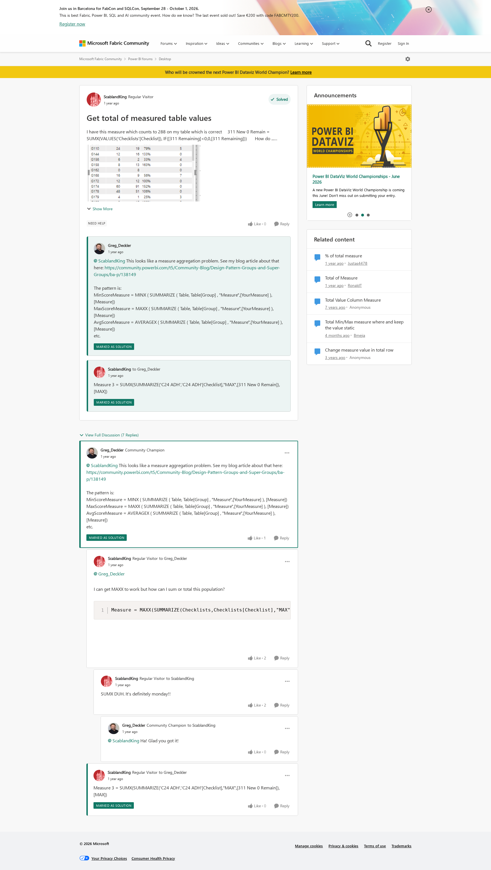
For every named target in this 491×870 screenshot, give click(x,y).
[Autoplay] (349, 215)
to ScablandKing (180, 678)
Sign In (403, 43)
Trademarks (401, 845)
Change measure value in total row (359, 350)
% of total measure (343, 256)
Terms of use (375, 845)
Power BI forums (140, 59)
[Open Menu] (408, 59)
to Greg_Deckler (146, 369)
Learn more (301, 72)
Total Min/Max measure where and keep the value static (364, 325)
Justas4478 (357, 263)
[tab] (356, 215)
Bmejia (359, 335)
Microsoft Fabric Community (100, 59)
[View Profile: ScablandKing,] (99, 372)
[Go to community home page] (114, 43)
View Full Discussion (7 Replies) (112, 435)
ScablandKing (115, 96)
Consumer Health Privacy (153, 858)
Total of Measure (341, 278)
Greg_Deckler (119, 245)
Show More (103, 208)
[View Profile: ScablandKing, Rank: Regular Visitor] (94, 100)
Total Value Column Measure (353, 300)
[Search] (368, 43)
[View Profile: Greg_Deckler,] (99, 248)
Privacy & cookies (343, 845)
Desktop (165, 59)
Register (385, 43)
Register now (72, 24)
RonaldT (355, 285)
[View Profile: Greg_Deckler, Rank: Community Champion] (92, 453)
